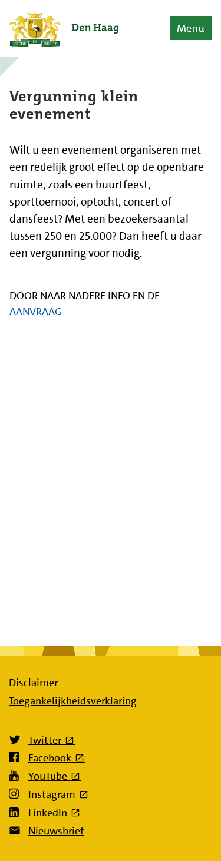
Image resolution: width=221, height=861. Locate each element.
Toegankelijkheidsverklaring (73, 701)
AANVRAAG (35, 311)
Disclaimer (33, 682)
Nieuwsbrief (56, 831)
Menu (190, 28)
